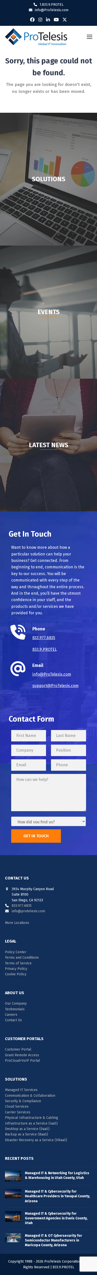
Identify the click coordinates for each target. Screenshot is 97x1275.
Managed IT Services (21, 1090)
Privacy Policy (16, 969)
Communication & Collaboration (30, 1095)
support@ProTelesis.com (55, 685)
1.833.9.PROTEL (51, 4)
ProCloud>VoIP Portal (22, 1060)
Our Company (16, 1003)
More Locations (17, 923)
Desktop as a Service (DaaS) (27, 1129)
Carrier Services (17, 1112)
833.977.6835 (43, 637)
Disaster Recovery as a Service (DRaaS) (36, 1140)
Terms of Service (18, 963)
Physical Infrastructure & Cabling (31, 1118)
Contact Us (13, 1020)
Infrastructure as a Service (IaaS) (31, 1123)
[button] (89, 37)
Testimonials (15, 1009)
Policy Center (15, 952)
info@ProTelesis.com (51, 10)
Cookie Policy (15, 974)
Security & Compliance (23, 1101)
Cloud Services (17, 1106)
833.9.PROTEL (44, 649)
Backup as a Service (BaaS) (26, 1134)
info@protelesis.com (28, 911)
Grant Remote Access (22, 1055)
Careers (11, 1015)
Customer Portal (18, 1049)
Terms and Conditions (22, 957)
